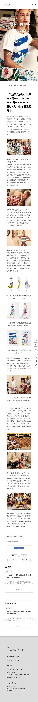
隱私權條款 (9, 677)
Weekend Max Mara (14, 560)
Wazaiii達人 (15, 669)
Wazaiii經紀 (9, 675)
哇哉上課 (22, 669)
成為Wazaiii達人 (18, 675)
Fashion (23, 556)
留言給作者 (19, 548)
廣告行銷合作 (10, 660)
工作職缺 (17, 660)
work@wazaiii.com (18, 686)
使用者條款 (27, 675)
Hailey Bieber (25, 560)
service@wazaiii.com (20, 688)
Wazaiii (14, 556)
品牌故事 (9, 669)
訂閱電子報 (17, 677)
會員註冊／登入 (11, 672)
